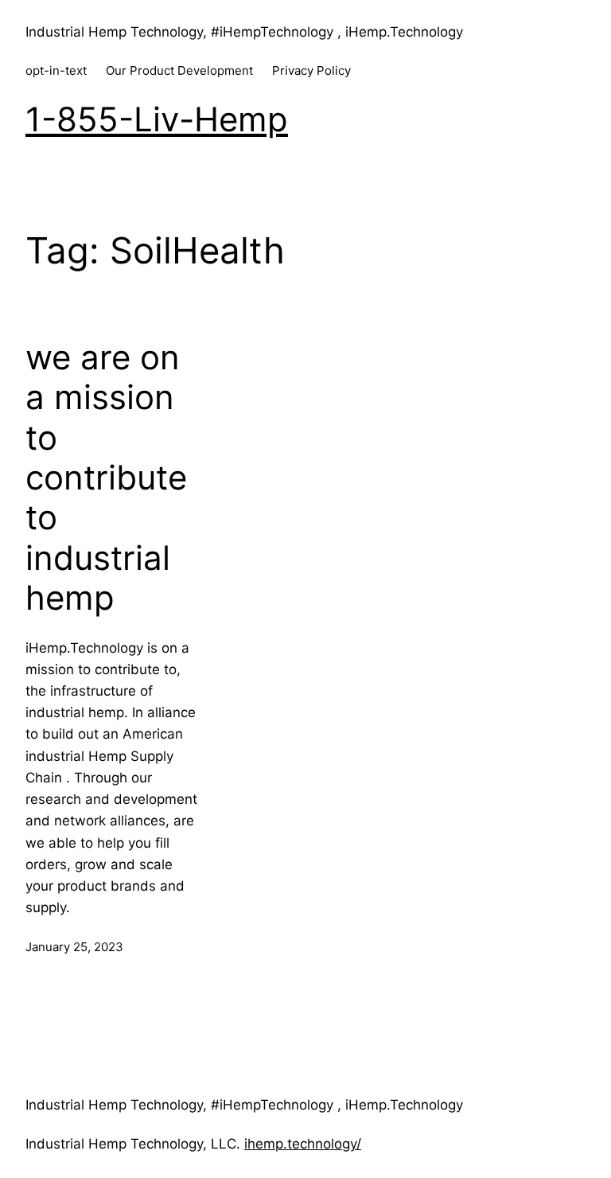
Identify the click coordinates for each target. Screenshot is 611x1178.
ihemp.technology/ (302, 1144)
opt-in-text (56, 70)
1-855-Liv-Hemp (156, 119)
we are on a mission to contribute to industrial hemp (106, 477)
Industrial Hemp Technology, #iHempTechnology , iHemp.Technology (244, 32)
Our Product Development (179, 70)
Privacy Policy (311, 70)
